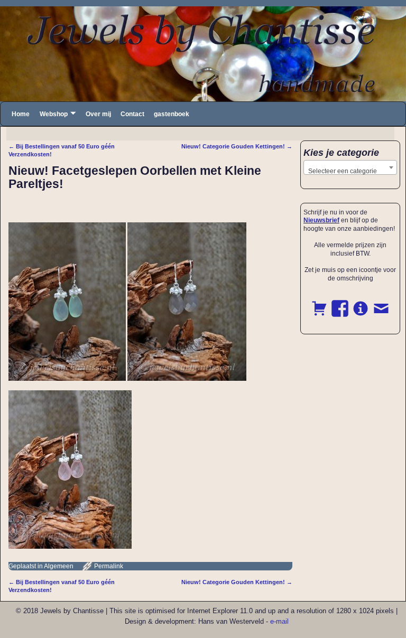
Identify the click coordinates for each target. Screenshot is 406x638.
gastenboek (171, 114)
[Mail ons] (381, 302)
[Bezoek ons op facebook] (339, 302)
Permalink (108, 566)
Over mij (98, 114)
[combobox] (350, 167)
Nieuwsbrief (321, 220)
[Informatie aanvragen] (360, 302)
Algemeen (58, 566)
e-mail (279, 621)
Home (21, 114)
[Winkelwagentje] (319, 302)
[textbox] (350, 171)
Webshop (54, 114)
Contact (132, 114)
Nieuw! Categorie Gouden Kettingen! (236, 146)
